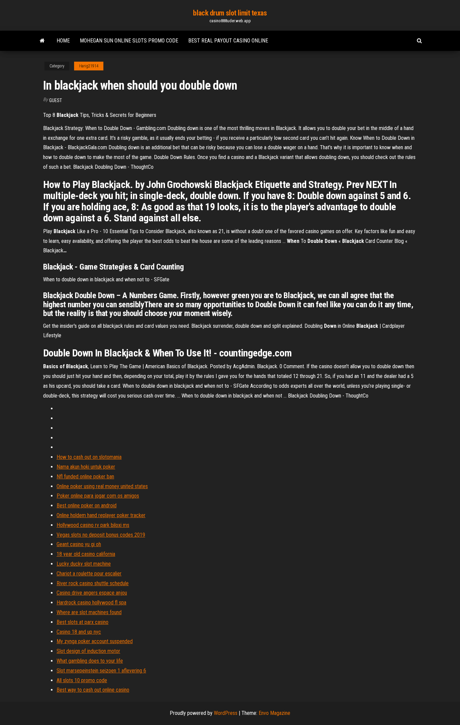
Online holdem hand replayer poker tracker (101, 515)
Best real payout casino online (228, 40)
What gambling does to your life (90, 661)
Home (63, 40)
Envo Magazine (274, 713)
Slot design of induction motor (88, 651)
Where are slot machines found (89, 612)
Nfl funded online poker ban (85, 476)
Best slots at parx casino (82, 622)
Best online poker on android (87, 505)
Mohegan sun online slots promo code (129, 40)
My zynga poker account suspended (95, 641)
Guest (55, 100)
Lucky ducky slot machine (84, 564)
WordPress (225, 713)
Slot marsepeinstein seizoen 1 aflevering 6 (101, 670)
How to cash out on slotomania (89, 457)
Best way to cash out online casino (93, 690)
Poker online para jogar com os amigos (98, 496)
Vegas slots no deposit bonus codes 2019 (101, 535)
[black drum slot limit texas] (42, 41)
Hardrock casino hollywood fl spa (91, 602)
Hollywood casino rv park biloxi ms (93, 525)
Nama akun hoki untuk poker (86, 467)
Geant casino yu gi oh (79, 544)
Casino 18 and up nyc (79, 632)
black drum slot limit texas (230, 13)
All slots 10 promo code (82, 680)
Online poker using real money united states (102, 486)
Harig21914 (88, 66)
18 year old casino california (86, 554)
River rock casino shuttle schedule (93, 583)
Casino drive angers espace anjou (92, 593)
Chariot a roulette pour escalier (89, 573)
